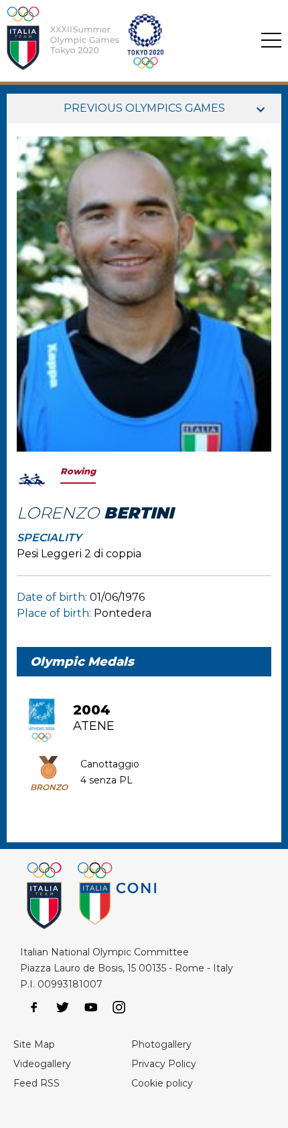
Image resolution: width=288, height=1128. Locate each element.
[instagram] (119, 1007)
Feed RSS (36, 1083)
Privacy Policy (163, 1064)
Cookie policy (162, 1083)
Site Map (34, 1044)
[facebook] (34, 1007)
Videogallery (42, 1064)
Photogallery (161, 1044)
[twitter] (62, 1007)
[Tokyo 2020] (121, 41)
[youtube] (91, 1007)
